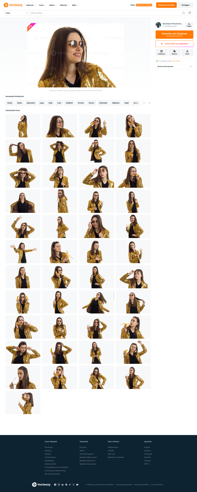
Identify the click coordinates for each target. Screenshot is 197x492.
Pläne (133, 5)
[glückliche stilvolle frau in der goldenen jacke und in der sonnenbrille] (59, 226)
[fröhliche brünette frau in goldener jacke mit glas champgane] (59, 301)
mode (19, 103)
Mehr (74, 5)
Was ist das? (176, 61)
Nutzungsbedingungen (124, 484)
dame (136, 103)
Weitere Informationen (165, 66)
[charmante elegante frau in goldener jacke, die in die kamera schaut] (96, 352)
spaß (127, 103)
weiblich (69, 103)
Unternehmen (50, 457)
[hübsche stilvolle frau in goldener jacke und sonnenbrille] (133, 327)
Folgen (189, 26)
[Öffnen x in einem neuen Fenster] (74, 484)
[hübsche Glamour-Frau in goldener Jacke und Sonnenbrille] (133, 201)
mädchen (115, 103)
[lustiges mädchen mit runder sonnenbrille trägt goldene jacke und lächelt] (23, 176)
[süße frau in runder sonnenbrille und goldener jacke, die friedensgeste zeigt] (96, 201)
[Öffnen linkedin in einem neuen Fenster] (62, 484)
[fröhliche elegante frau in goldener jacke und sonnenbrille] (96, 125)
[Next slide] (147, 103)
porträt (81, 103)
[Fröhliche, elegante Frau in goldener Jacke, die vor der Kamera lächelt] (133, 276)
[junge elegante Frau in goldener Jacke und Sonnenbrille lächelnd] (133, 301)
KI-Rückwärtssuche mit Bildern (57, 467)
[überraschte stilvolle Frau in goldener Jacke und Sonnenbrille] (59, 176)
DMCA (82, 450)
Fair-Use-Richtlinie (157, 484)
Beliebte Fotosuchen (87, 460)
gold (50, 103)
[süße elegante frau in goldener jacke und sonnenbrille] (96, 226)
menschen (31, 103)
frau (59, 103)
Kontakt (111, 450)
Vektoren (30, 5)
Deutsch (147, 457)
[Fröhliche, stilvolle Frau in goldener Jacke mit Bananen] (23, 301)
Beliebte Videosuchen (88, 464)
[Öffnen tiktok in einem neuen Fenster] (70, 484)
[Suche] (183, 12)
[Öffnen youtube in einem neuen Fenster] (77, 484)
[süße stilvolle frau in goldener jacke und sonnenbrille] (23, 352)
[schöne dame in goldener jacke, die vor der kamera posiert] (133, 377)
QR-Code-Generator (52, 474)
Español (147, 450)
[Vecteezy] (13, 5)
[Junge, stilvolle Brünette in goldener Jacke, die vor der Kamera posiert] (23, 402)
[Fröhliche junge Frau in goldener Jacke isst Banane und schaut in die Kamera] (59, 251)
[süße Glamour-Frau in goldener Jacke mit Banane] (59, 352)
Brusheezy (49, 447)
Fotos (41, 5)
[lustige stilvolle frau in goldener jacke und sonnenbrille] (59, 151)
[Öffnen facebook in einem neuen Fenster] (55, 484)
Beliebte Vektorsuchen (88, 457)
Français (147, 460)
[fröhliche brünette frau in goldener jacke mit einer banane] (59, 276)
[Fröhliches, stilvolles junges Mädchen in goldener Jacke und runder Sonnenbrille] (23, 125)
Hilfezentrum (113, 447)
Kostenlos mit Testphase (174, 34)
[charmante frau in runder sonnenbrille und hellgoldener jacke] (133, 151)
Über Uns (111, 454)
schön (9, 103)
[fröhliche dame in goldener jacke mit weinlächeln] (133, 226)
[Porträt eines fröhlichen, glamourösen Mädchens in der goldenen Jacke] (23, 276)
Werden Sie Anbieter (116, 457)
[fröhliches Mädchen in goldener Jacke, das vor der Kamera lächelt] (96, 251)
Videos (51, 5)
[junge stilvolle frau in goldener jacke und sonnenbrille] (23, 151)
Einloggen (186, 5)
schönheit (103, 103)
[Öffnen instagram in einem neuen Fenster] (59, 484)
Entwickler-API (50, 464)
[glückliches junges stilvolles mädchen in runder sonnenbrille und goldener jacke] (96, 327)
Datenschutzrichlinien (141, 484)
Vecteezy (48, 450)
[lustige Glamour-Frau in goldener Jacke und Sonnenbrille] (23, 201)
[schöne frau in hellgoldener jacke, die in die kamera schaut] (96, 377)
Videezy (48, 454)
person (91, 103)
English (147, 447)
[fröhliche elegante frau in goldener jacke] (23, 251)
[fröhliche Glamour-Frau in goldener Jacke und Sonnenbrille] (59, 125)
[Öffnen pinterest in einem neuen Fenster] (66, 484)
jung (42, 103)
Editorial (63, 5)
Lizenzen (83, 447)
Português (148, 454)
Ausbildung (49, 460)
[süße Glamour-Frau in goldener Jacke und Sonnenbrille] (96, 151)
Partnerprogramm (87, 454)
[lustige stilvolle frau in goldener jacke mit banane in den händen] (133, 352)
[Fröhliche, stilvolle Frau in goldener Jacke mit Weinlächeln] (96, 276)
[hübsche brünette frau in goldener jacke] (23, 377)
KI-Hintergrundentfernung (55, 470)
